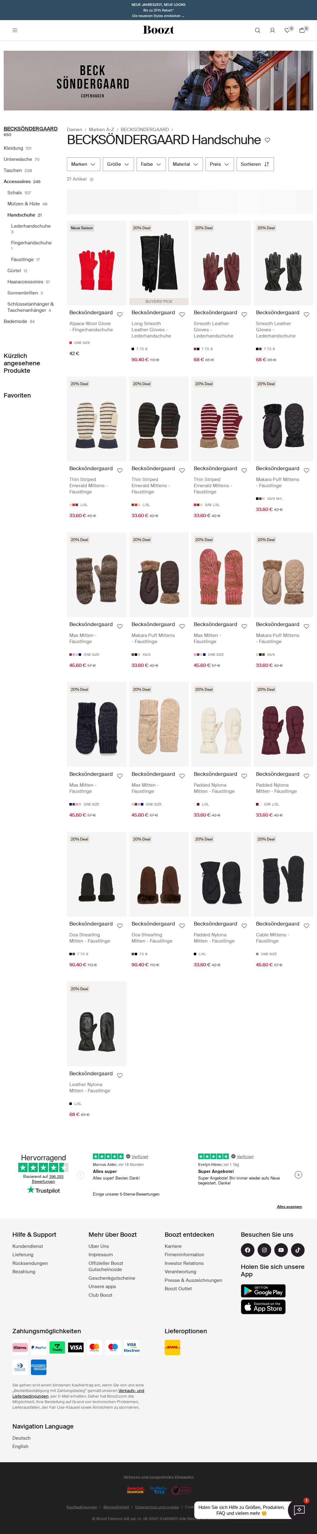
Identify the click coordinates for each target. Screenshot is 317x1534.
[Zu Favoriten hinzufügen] (120, 314)
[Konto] (272, 30)
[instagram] (264, 1250)
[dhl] (172, 1348)
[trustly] (57, 1348)
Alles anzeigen (289, 1206)
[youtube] (281, 1250)
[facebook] (247, 1250)
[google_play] (263, 1291)
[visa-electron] (131, 1348)
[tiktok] (298, 1250)
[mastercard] (94, 1348)
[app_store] (263, 1307)
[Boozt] (158, 30)
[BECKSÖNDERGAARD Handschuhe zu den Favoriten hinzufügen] (267, 140)
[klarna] (20, 1348)
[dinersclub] (20, 1368)
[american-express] (38, 1368)
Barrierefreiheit (116, 1507)
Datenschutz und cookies (157, 1507)
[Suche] (257, 30)
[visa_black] (76, 1348)
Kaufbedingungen (82, 1507)
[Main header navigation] (14, 30)
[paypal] (38, 1348)
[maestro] (113, 1348)
